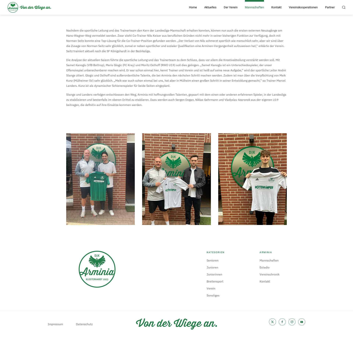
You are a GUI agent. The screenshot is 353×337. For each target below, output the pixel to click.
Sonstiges (213, 295)
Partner (330, 7)
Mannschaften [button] (254, 7)
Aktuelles (210, 7)
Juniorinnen (214, 274)
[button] (344, 7)
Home (193, 7)
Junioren (212, 267)
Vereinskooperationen (303, 7)
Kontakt (276, 7)
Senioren (212, 260)
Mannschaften (269, 260)
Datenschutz (84, 324)
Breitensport (215, 281)
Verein (211, 288)
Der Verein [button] (231, 7)
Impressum (55, 324)
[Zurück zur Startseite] (29, 7)
